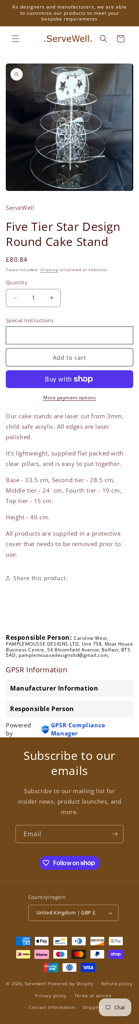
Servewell (35, 983)
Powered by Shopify (71, 983)
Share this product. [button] (41, 578)
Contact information (52, 1007)
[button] (15, 38)
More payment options (69, 397)
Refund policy (116, 983)
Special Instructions (30, 320)
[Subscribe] (114, 834)
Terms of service (93, 995)
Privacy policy (51, 995)
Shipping (49, 269)
